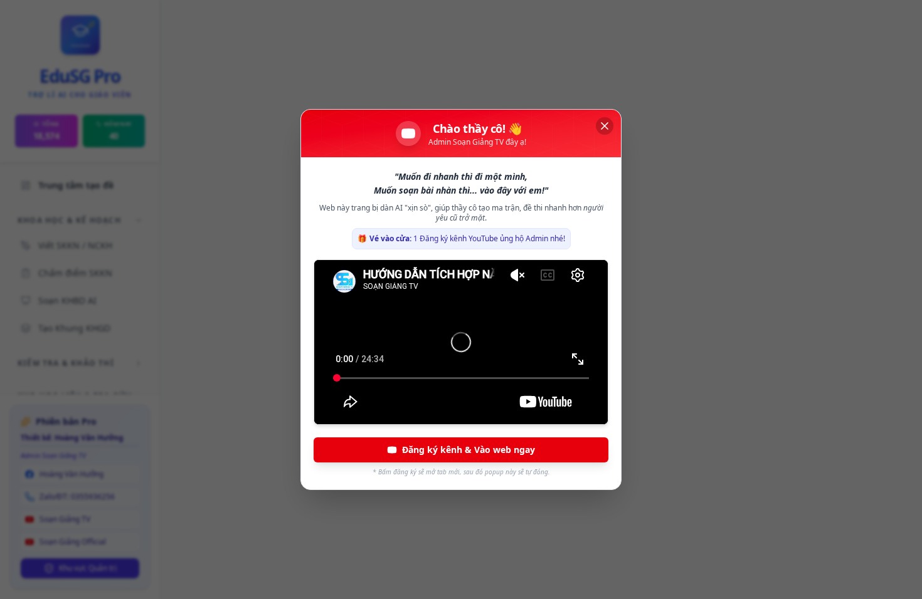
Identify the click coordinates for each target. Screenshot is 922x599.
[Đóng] (604, 126)
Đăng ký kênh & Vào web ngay (468, 450)
